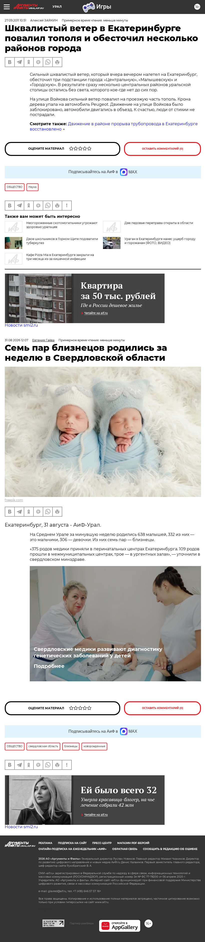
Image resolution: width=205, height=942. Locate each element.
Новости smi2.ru (21, 325)
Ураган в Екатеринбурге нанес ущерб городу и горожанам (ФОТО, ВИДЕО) (160, 241)
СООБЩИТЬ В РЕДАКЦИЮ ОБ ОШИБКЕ (170, 849)
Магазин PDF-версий (133, 843)
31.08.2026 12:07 (16, 340)
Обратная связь (124, 849)
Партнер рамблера (82, 923)
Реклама (45, 843)
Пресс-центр (102, 843)
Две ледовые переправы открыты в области (158, 223)
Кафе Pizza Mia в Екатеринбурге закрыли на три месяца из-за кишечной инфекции (60, 257)
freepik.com (14, 500)
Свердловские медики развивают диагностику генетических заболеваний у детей (98, 652)
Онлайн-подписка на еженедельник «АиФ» (72, 849)
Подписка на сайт (72, 843)
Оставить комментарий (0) (162, 148)
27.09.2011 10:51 (15, 20)
